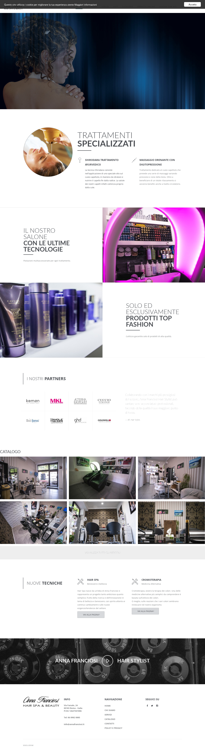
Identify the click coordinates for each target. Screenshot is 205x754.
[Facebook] (147, 705)
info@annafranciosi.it (74, 724)
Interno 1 (148, 505)
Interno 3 (10, 505)
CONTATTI (109, 723)
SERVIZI (108, 714)
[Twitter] (152, 705)
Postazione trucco (14, 461)
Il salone (9, 464)
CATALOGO (110, 719)
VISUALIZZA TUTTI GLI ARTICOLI (102, 553)
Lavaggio (78, 461)
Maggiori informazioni (85, 4)
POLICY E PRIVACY (113, 728)
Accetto (192, 4)
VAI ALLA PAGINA (91, 614)
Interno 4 (148, 461)
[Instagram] (157, 705)
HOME (108, 705)
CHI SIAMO (110, 710)
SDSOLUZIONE (28, 745)
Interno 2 (79, 505)
